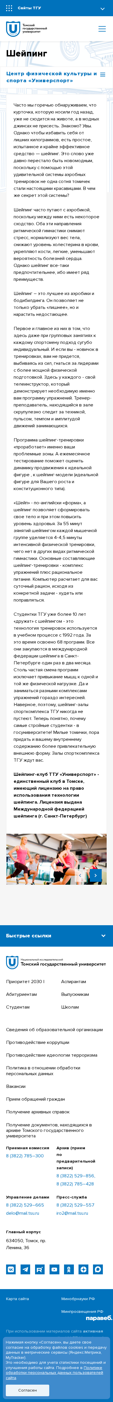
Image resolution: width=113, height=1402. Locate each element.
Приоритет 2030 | (25, 982)
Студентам (18, 1007)
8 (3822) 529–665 (25, 1205)
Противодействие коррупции (37, 1042)
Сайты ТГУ (29, 8)
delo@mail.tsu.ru (22, 1213)
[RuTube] (40, 1269)
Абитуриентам (21, 994)
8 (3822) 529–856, (76, 1176)
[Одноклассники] (69, 1269)
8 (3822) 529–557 (75, 1205)
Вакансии (15, 1086)
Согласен (27, 1390)
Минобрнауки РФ (78, 1298)
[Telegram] (25, 1269)
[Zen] (83, 1269)
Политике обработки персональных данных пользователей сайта (54, 1372)
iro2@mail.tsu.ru (72, 1213)
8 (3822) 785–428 (75, 1184)
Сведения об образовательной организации (54, 1030)
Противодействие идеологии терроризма (51, 1055)
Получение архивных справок (38, 1112)
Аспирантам (73, 982)
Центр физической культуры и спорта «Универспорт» (51, 77)
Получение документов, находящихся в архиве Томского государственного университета (49, 1130)
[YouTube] (54, 1269)
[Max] (98, 1269)
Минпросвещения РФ (82, 1311)
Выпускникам (75, 994)
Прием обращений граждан (35, 1099)
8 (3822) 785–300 (25, 1156)
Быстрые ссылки (28, 935)
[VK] (11, 1269)
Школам (70, 1007)
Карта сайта (17, 1298)
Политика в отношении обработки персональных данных (43, 1070)
